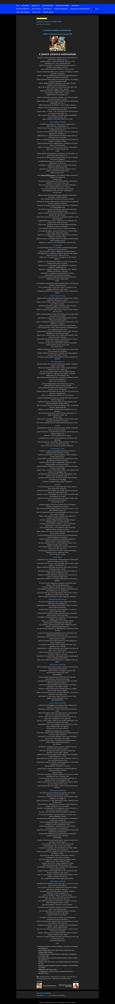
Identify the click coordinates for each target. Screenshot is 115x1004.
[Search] (98, 9)
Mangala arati (36, 12)
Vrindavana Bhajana (48, 12)
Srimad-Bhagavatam (48, 175)
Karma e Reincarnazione (22, 12)
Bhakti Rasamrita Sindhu (44, 976)
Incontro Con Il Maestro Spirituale (79, 9)
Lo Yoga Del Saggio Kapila (60, 9)
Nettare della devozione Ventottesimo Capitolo (61, 978)
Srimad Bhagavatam (47, 5)
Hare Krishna (68, 1002)
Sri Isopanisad (25, 5)
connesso (46, 995)
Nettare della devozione (72, 976)
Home (17, 5)
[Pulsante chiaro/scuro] (95, 9)
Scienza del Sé (47, 9)
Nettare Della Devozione (62, 5)
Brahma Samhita (36, 9)
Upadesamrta (75, 5)
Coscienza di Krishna (54, 976)
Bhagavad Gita (35, 5)
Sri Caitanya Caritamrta (22, 9)
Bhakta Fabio (39, 24)
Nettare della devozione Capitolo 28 (44, 978)
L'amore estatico (63, 976)
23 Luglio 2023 (47, 24)
